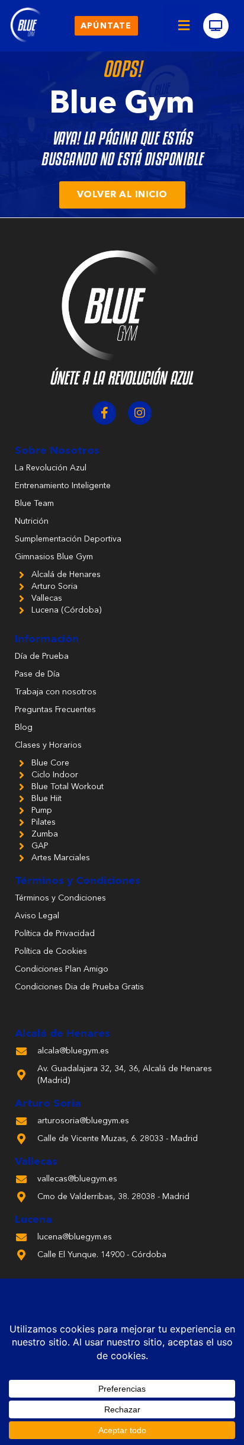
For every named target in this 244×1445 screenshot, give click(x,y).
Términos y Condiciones (77, 881)
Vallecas (36, 1161)
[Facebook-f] (104, 413)
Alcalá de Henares (62, 1034)
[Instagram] (140, 413)
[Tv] (216, 26)
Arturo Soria (48, 1103)
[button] (184, 26)
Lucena (33, 1220)
